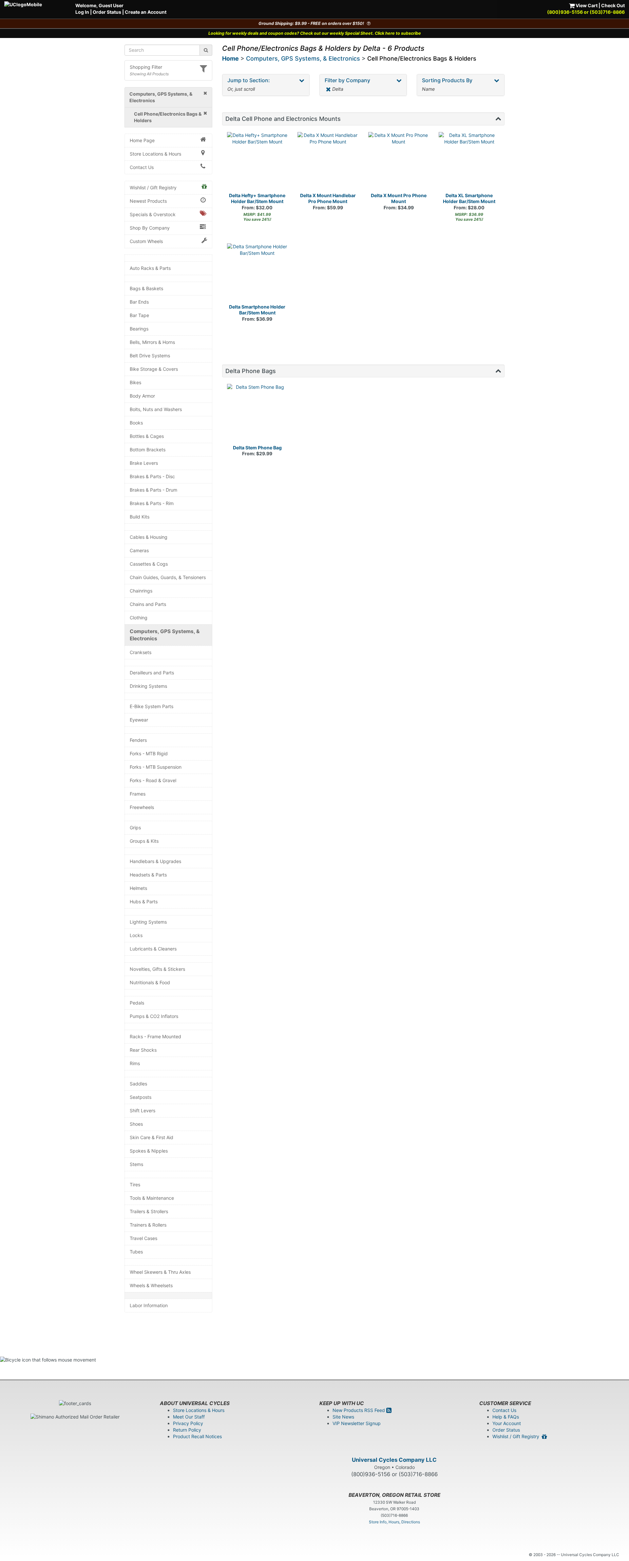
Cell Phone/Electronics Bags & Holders (421, 58)
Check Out (613, 5)
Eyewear (139, 720)
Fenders (138, 740)
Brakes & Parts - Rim (152, 503)
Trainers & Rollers (148, 1225)
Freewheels (142, 807)
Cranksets (140, 652)
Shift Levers (142, 1110)
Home (230, 58)
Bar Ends (139, 302)
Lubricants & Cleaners (153, 948)
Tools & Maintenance (152, 1198)
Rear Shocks (143, 1050)
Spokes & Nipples (149, 1151)
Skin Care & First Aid (151, 1137)
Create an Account (145, 12)
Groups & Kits (144, 841)
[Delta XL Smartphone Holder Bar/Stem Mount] (469, 162)
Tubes (136, 1251)
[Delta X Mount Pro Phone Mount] (398, 162)
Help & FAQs (505, 1417)
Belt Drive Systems (150, 355)
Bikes (135, 382)
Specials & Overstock (153, 214)
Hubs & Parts (144, 901)
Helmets (138, 888)
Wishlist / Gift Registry (153, 187)
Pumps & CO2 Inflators (154, 1016)
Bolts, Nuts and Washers (156, 409)
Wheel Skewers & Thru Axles (160, 1272)
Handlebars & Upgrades (155, 861)
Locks (136, 935)
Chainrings (141, 590)
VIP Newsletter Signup (357, 1423)
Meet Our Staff (189, 1417)
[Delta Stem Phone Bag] (257, 414)
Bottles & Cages (147, 436)
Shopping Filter (146, 67)
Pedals (137, 1003)
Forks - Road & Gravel (153, 780)
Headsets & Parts (148, 874)
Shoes (136, 1124)
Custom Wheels (146, 241)
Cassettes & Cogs (149, 564)
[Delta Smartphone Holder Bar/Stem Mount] (257, 273)
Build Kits (139, 516)
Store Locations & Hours (155, 154)
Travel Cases (143, 1238)
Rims (135, 1063)
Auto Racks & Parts (150, 268)
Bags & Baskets (146, 288)
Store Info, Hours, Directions (394, 1521)
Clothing (138, 617)
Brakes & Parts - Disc (152, 476)
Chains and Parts (148, 604)
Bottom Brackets (147, 449)
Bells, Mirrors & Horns (152, 342)
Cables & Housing (148, 537)
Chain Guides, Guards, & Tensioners (168, 577)
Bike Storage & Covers (154, 369)
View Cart (586, 5)
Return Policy (187, 1430)
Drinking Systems (148, 686)
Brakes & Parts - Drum (153, 490)
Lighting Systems (148, 922)
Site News (343, 1417)
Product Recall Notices (197, 1436)
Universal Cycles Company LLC (394, 1460)
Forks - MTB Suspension (155, 767)
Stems (136, 1164)
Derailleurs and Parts (152, 672)
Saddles (138, 1083)
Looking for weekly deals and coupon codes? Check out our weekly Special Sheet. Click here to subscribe (314, 33)
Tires (135, 1184)
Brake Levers (144, 463)
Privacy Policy (188, 1423)
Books (136, 422)
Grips (135, 827)
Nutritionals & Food (150, 982)
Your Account (506, 1423)
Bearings (139, 328)
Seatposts (140, 1097)
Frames (137, 794)
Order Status (107, 12)
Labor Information (149, 1305)
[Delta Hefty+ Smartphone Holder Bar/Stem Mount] (257, 162)
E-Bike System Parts (151, 706)
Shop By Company (150, 228)
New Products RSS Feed (359, 1410)
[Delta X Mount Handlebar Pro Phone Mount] (327, 162)
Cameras (139, 550)
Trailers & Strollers (149, 1211)
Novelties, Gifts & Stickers (157, 969)
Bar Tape (139, 315)
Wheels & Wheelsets (151, 1285)
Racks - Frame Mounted (155, 1036)
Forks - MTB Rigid (149, 753)
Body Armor (142, 396)
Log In (82, 12)
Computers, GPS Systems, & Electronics (165, 635)
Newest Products (148, 201)
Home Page (142, 140)
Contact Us (142, 167)
